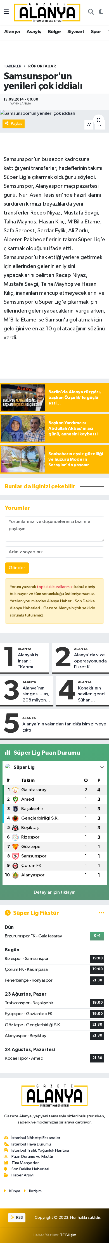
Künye (14, 1191)
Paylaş (16, 123)
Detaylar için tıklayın (54, 892)
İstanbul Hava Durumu (31, 1144)
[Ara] (91, 12)
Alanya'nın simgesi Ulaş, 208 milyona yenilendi (36, 694)
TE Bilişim (68, 1235)
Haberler (12, 66)
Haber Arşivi (22, 1175)
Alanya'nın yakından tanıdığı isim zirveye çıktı (64, 727)
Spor (96, 31)
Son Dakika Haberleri (30, 1169)
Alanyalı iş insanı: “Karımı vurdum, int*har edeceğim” (30, 661)
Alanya (12, 31)
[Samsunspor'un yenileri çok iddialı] (54, 113)
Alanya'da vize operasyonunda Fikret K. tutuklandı (90, 661)
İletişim (35, 1191)
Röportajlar (42, 66)
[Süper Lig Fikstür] (101, 913)
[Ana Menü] (6, 12)
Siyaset (75, 31)
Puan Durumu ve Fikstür (32, 1156)
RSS (19, 1217)
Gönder (17, 568)
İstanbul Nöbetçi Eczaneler (35, 1138)
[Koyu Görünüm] (100, 12)
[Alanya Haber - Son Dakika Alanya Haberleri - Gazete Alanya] (47, 12)
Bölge (54, 31)
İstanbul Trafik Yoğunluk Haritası (40, 1150)
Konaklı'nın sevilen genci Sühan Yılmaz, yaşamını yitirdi (91, 694)
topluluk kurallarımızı (55, 587)
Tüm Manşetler (25, 1163)
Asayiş (34, 31)
